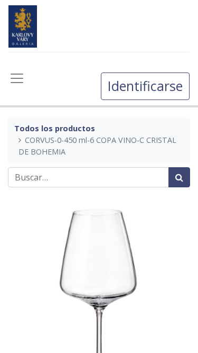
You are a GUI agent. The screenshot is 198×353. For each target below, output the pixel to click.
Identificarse (145, 86)
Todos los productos (54, 128)
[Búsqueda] (179, 177)
